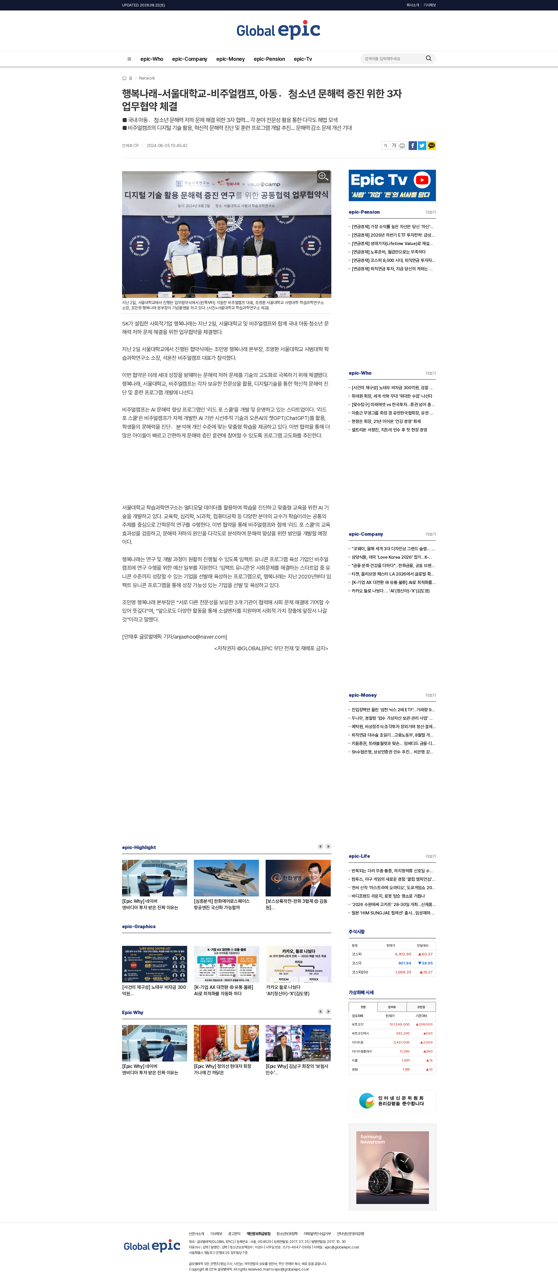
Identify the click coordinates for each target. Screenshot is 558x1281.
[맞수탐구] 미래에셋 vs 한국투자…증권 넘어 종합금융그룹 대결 (394, 404)
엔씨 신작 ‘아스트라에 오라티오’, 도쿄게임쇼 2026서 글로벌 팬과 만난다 (394, 887)
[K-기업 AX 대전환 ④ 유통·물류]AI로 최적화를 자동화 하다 (223, 990)
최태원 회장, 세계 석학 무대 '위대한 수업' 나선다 (392, 396)
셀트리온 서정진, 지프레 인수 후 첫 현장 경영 (389, 430)
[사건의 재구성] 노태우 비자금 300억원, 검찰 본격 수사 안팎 (394, 387)
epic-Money (230, 59)
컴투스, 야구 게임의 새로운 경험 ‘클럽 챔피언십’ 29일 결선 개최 (394, 879)
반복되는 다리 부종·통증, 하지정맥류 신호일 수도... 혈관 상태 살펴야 (394, 870)
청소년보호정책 (286, 1234)
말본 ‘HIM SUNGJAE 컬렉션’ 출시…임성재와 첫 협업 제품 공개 (394, 913)
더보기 (431, 212)
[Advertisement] (226, 470)
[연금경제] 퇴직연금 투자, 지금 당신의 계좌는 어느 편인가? (394, 268)
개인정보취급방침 (258, 1234)
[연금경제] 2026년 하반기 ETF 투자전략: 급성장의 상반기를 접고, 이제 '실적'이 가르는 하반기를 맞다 (394, 235)
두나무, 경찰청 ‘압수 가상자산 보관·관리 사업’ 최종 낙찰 (394, 718)
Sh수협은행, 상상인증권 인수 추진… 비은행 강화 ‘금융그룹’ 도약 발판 (394, 752)
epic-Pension (269, 59)
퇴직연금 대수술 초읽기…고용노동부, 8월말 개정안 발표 (394, 735)
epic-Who (151, 59)
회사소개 (413, 5)
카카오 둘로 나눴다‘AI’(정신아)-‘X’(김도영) (288, 990)
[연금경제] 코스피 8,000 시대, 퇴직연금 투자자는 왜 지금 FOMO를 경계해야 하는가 (394, 260)
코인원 (421, 1007)
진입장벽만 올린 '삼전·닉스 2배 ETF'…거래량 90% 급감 (394, 709)
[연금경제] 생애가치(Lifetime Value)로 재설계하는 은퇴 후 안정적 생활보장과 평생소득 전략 (394, 243)
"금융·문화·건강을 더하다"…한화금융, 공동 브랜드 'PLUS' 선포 (394, 565)
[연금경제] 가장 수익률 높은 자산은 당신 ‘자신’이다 (394, 226)
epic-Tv (303, 59)
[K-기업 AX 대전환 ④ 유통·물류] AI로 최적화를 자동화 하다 (394, 582)
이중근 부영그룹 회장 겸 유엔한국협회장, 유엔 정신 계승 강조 (394, 413)
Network (147, 78)
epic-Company (190, 59)
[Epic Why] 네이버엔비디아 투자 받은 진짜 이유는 (150, 904)
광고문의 (234, 1234)
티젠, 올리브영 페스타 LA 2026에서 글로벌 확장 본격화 (394, 574)
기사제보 (429, 5)
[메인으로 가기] (152, 1252)
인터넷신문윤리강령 (350, 1234)
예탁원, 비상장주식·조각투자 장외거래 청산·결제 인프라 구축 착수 (394, 726)
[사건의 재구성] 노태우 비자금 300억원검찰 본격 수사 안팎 (154, 991)
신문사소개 (196, 1234)
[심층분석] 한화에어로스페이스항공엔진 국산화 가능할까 (222, 904)
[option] (158, 885)
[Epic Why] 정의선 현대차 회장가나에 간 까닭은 (222, 1069)
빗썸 (363, 1007)
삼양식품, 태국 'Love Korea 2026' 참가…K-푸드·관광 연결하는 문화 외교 (394, 557)
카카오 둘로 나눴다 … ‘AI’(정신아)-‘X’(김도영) (391, 591)
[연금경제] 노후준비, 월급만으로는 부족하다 (389, 252)
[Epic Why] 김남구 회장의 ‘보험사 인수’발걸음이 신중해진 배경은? (297, 1070)
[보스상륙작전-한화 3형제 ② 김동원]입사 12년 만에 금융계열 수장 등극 (297, 904)
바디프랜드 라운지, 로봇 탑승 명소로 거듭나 (388, 896)
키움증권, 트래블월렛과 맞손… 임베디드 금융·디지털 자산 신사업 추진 (394, 743)
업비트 (392, 1007)
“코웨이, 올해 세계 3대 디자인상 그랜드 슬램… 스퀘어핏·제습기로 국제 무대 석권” (394, 548)
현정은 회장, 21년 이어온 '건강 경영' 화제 (386, 421)
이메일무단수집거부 (317, 1234)
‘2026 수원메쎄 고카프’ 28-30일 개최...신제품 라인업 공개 (394, 904)
